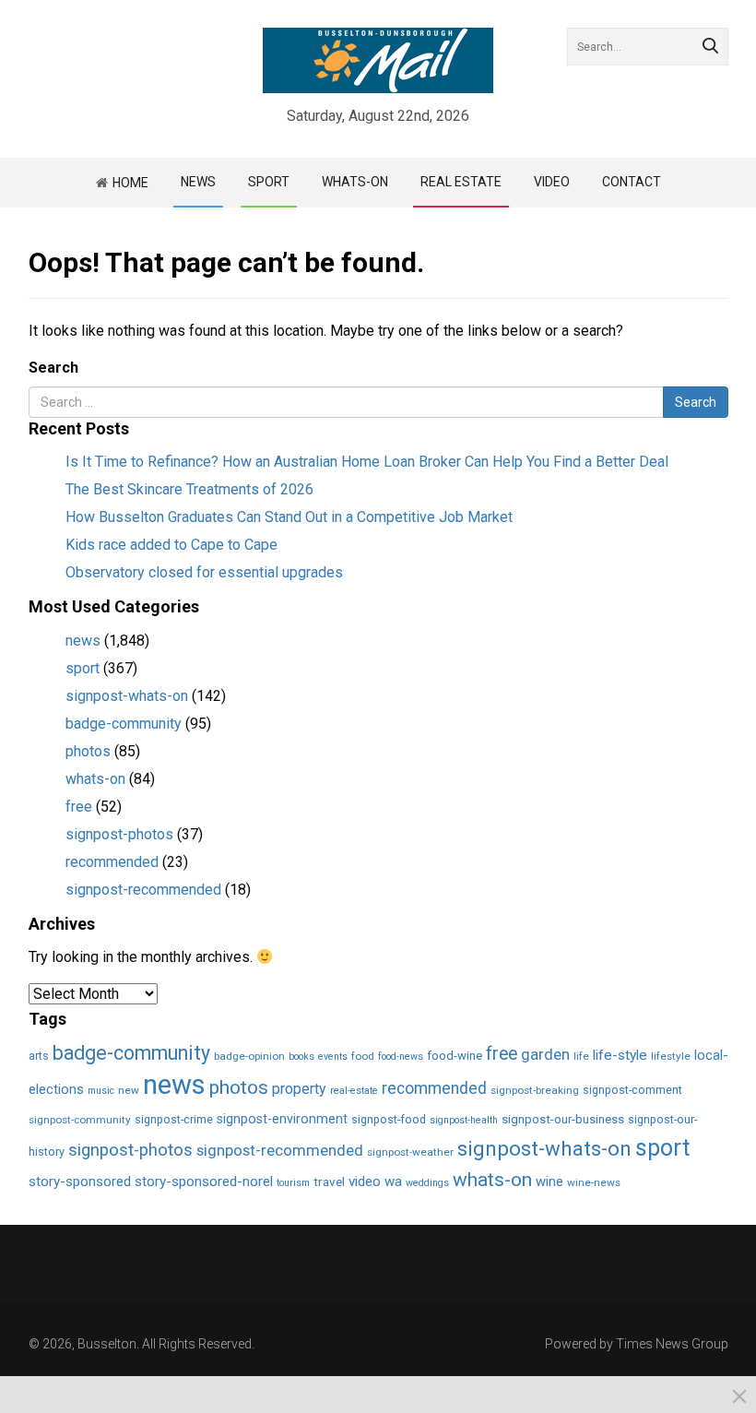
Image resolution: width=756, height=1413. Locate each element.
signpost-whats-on (126, 696)
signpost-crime (174, 1119)
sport (82, 668)
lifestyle (671, 1056)
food (362, 1056)
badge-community (123, 723)
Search (53, 367)
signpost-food (388, 1119)
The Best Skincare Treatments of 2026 (189, 489)
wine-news (593, 1182)
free (78, 806)
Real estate (461, 181)
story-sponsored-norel (204, 1181)
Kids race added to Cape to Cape (171, 544)
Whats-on (355, 181)
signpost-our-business (563, 1119)
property (299, 1089)
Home (130, 182)
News (198, 181)
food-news (400, 1057)
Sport (268, 181)
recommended (112, 862)
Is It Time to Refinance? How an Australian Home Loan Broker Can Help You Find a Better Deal (366, 461)
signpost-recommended (143, 889)
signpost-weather (410, 1152)
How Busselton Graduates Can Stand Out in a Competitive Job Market (289, 517)
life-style (620, 1055)
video (552, 181)
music (101, 1091)
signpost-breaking (534, 1090)
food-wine (454, 1056)
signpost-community (80, 1119)
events (333, 1057)
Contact (631, 181)
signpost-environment (282, 1118)
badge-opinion (249, 1056)
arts (39, 1056)
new (128, 1090)
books (301, 1057)
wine (549, 1181)
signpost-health (464, 1120)
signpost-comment (632, 1090)
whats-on (95, 779)
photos (88, 751)
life (581, 1056)
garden (545, 1054)
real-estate (354, 1091)
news (82, 640)
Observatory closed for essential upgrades (204, 572)
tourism (293, 1183)
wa (393, 1181)
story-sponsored (80, 1181)
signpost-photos (119, 834)
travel (329, 1181)
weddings (427, 1183)
